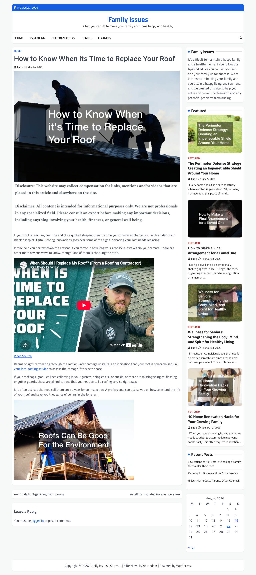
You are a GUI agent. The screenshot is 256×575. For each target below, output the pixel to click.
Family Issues (128, 19)
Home (19, 38)
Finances (104, 38)
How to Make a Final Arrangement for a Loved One (212, 250)
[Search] (241, 38)
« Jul (191, 547)
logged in (38, 520)
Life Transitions (63, 38)
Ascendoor (150, 565)
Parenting (37, 38)
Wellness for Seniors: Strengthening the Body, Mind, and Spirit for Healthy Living (213, 337)
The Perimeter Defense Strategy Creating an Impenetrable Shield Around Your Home (214, 168)
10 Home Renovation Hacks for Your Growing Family (213, 419)
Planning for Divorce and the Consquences (213, 473)
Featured (194, 158)
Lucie (20, 67)
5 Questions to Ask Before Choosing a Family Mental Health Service (214, 464)
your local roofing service (31, 368)
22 (228, 526)
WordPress (183, 565)
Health (86, 38)
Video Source (23, 356)
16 (236, 520)
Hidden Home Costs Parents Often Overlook (214, 480)
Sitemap (115, 565)
